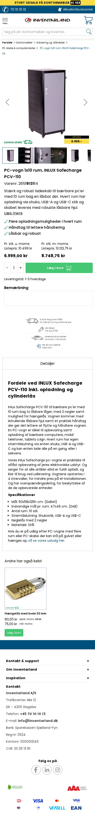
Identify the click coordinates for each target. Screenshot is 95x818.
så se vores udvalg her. (46, 540)
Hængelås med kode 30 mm (25, 613)
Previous (7, 102)
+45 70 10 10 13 (32, 714)
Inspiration (15, 678)
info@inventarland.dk (38, 720)
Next (85, 102)
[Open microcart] (88, 20)
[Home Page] (47, 20)
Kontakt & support (22, 661)
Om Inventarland (21, 669)
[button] (59, 268)
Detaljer (47, 363)
